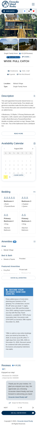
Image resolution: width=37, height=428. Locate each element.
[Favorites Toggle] (33, 11)
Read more (18, 133)
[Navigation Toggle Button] (33, 4)
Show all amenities (18, 278)
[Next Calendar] (32, 148)
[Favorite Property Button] (33, 17)
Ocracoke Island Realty (25, 421)
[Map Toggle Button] (24, 11)
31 (9, 177)
